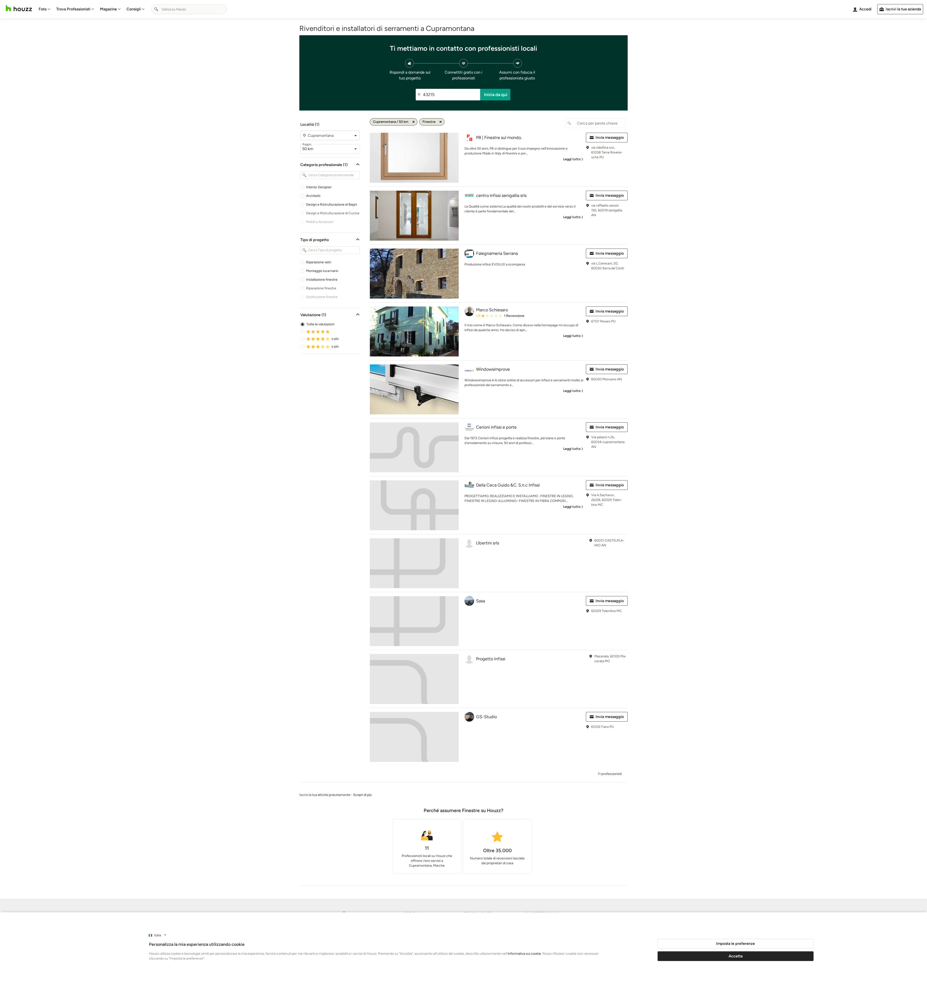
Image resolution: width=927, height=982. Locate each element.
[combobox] (189, 9)
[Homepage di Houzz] (19, 8)
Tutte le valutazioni (320, 324)
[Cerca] (156, 9)
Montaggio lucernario (322, 271)
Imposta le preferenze (735, 943)
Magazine (108, 9)
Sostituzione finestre (322, 297)
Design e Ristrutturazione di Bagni (331, 204)
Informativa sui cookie (524, 954)
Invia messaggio (610, 137)
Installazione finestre (321, 280)
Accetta (736, 956)
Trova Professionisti (73, 9)
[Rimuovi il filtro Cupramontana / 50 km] (413, 122)
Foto (43, 9)
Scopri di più (362, 795)
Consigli (133, 9)
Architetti (313, 196)
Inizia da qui (495, 94)
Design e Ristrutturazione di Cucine (332, 213)
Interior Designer (319, 187)
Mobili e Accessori (320, 222)
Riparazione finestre (321, 288)
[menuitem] (44, 9)
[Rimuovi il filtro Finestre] (440, 122)
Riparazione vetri (318, 262)
